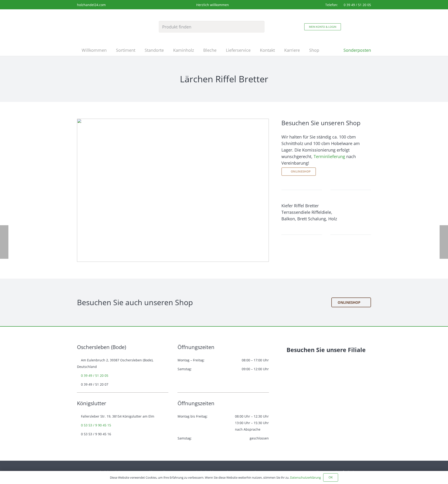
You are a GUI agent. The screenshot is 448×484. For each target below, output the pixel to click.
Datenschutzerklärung (305, 477)
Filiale (357, 350)
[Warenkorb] (360, 26)
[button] (139, 50)
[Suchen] (258, 27)
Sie (320, 350)
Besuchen (301, 350)
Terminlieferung (329, 156)
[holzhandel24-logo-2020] (96, 27)
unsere (336, 350)
